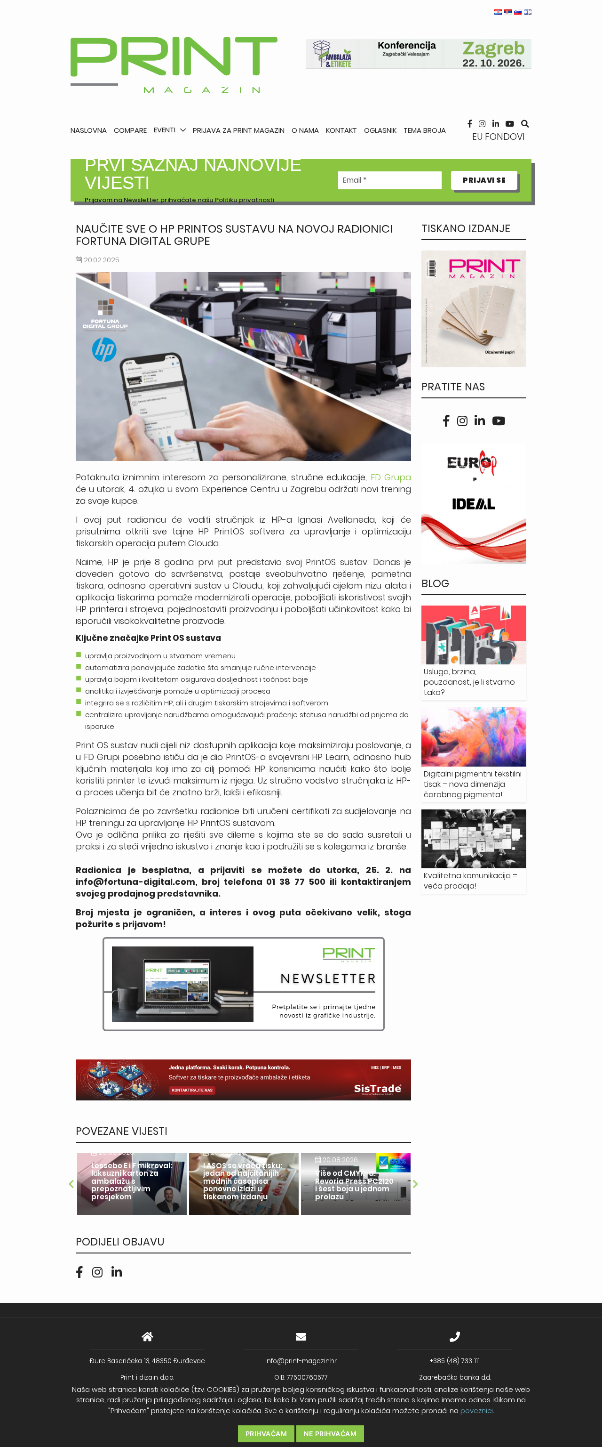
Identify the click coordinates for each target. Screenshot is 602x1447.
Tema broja (425, 130)
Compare (130, 130)
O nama (305, 130)
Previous (71, 1184)
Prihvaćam (266, 1434)
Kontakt (341, 130)
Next (415, 1184)
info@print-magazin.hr (301, 1361)
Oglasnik (380, 130)
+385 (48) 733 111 (455, 1361)
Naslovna (89, 130)
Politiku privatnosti (244, 199)
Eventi (164, 130)
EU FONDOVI (498, 136)
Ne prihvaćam (330, 1434)
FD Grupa (391, 477)
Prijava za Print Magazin (239, 130)
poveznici (476, 1410)
